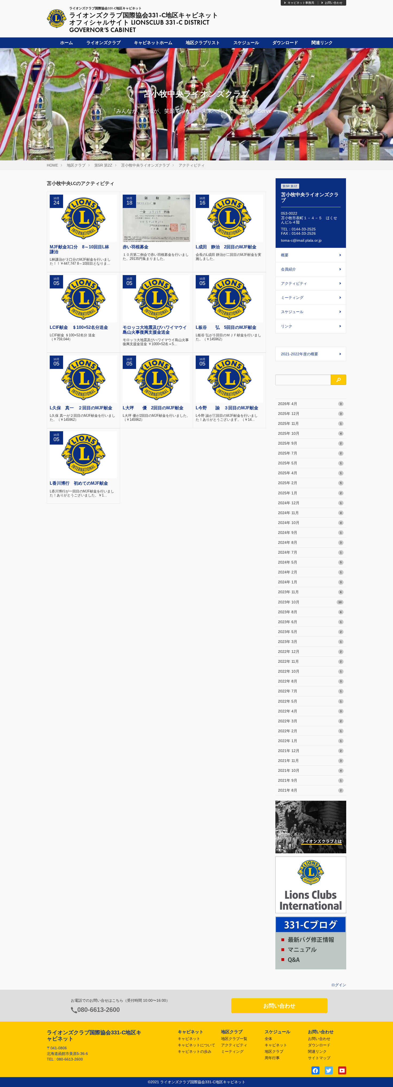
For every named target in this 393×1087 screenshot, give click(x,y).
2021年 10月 (310, 770)
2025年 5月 (310, 463)
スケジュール (246, 42)
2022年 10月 (310, 671)
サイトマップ (319, 1058)
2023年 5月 (310, 632)
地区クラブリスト (203, 42)
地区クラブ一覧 (234, 1038)
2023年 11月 (310, 592)
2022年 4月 (310, 711)
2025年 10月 (310, 433)
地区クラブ (76, 165)
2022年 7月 (310, 691)
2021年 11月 (310, 760)
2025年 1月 (310, 493)
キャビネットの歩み (194, 1051)
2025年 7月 (310, 453)
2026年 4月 (310, 404)
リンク (286, 326)
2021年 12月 (310, 751)
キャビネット (189, 1038)
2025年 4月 (310, 473)
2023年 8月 (310, 612)
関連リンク (322, 42)
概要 (284, 255)
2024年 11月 (310, 513)
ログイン (338, 985)
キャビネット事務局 (301, 2)
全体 (268, 1038)
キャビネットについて (196, 1045)
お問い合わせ (333, 2)
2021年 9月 (310, 780)
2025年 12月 (310, 413)
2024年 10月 (310, 523)
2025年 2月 (310, 483)
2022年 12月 (310, 651)
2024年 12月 (310, 503)
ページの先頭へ (382, 1076)
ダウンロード (285, 42)
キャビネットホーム (153, 42)
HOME (52, 165)
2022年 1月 (310, 741)
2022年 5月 (310, 701)
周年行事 (272, 1058)
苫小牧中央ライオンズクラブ (145, 165)
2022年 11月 (310, 661)
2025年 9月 (310, 443)
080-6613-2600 (98, 1009)
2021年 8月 (310, 790)
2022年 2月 (310, 731)
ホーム (66, 42)
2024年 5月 (310, 562)
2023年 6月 (310, 622)
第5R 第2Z (103, 165)
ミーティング (292, 297)
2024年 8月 (310, 542)
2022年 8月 (310, 681)
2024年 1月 (310, 582)
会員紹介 (288, 269)
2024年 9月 (310, 532)
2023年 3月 (310, 641)
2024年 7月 (310, 552)
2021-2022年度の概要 (299, 354)
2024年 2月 (310, 572)
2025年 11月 (310, 423)
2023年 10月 (310, 602)
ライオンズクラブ (103, 42)
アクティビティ (192, 165)
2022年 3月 (310, 721)
